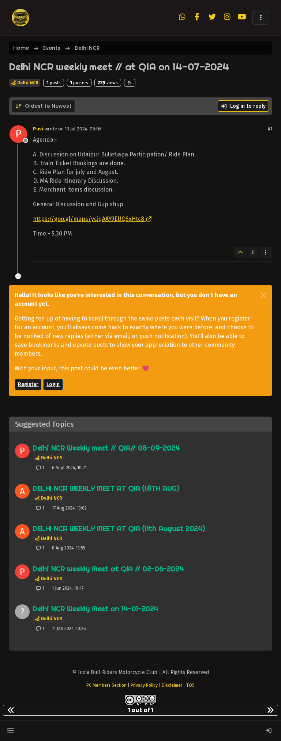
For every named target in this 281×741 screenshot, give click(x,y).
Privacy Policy (144, 685)
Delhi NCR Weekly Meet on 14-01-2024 (95, 608)
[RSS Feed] (129, 83)
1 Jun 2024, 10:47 (67, 588)
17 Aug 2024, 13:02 (69, 508)
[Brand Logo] (20, 17)
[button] (260, 18)
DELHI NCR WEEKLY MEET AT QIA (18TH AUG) (106, 488)
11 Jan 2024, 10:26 (69, 628)
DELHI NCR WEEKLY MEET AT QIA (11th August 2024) (119, 528)
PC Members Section (106, 685)
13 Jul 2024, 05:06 (83, 128)
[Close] (263, 295)
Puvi (38, 128)
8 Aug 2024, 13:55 (68, 548)
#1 (270, 128)
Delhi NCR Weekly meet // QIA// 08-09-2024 (106, 447)
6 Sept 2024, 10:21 (69, 467)
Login (53, 384)
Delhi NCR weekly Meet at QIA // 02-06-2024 (108, 568)
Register (28, 384)
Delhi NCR (27, 82)
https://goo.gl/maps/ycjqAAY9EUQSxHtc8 (88, 218)
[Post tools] (266, 252)
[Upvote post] (240, 252)
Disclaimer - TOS (178, 685)
